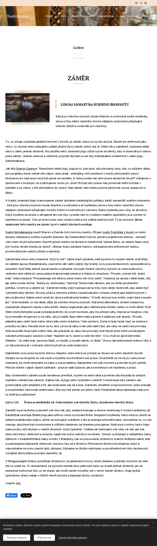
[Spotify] (145, 3)
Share (13, 495)
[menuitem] (50, 16)
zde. (18, 483)
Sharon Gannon (26, 168)
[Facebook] (136, 3)
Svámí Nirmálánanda (18, 232)
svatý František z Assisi (118, 232)
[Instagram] (141, 3)
